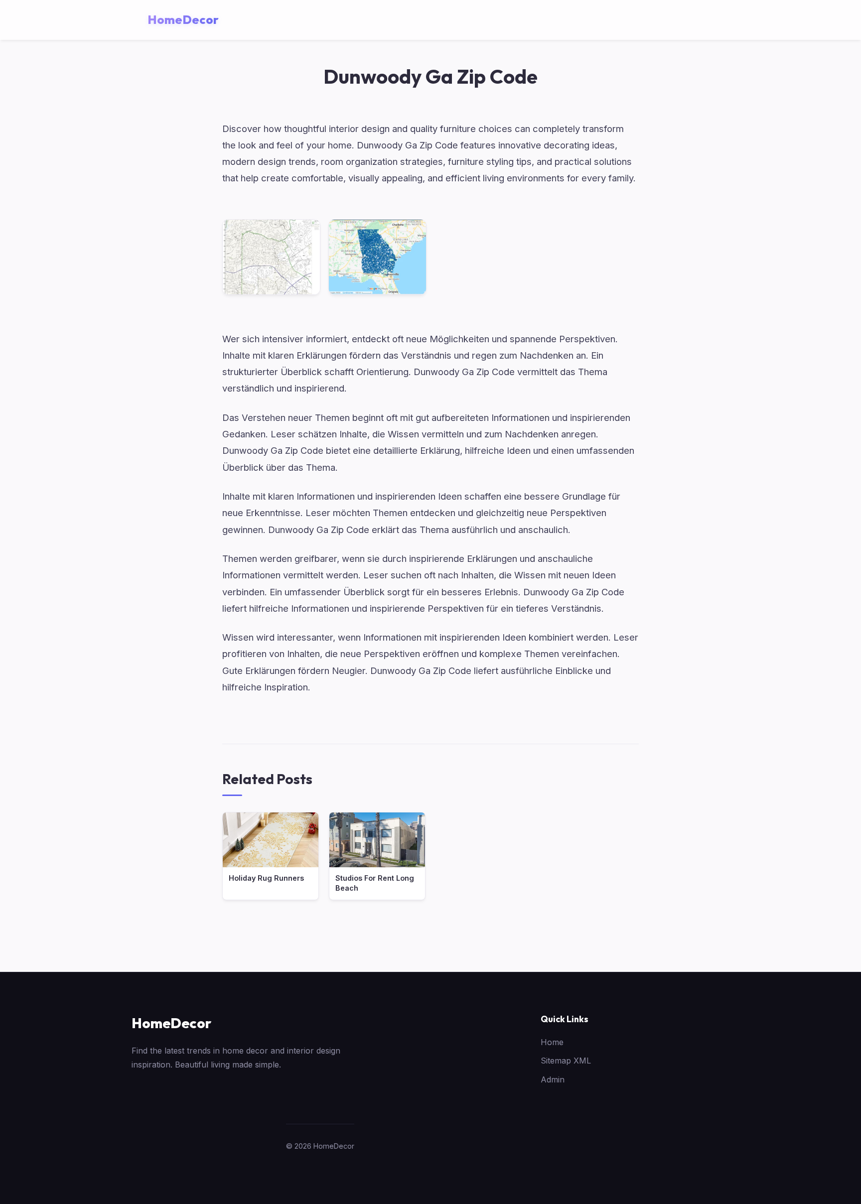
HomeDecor (171, 1023)
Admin (553, 1079)
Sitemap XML (566, 1061)
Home (552, 1042)
